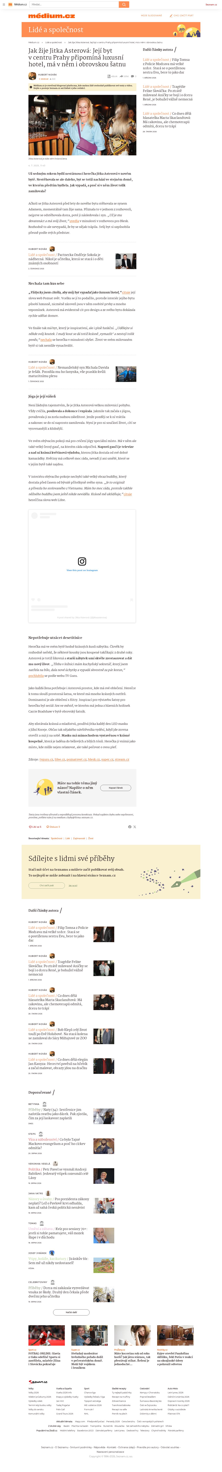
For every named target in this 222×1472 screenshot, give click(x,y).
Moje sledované (151, 15)
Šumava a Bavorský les (151, 1401)
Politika (34, 1169)
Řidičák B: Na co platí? (178, 1405)
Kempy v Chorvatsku (150, 1392)
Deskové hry (132, 1430)
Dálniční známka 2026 (178, 1397)
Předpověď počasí (95, 1421)
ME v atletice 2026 (93, 1405)
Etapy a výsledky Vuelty (67, 1397)
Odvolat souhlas (170, 1447)
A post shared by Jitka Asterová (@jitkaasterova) (82, 617)
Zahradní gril (157, 1426)
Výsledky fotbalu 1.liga (94, 1397)
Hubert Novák (47, 74)
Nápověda (99, 1447)
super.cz (107, 759)
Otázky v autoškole (177, 1409)
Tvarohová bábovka (121, 1405)
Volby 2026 (33, 1392)
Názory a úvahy (40, 1199)
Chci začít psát (184, 15)
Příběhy (34, 1110)
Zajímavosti (79, 838)
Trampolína (95, 1426)
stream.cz (122, 759)
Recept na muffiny (121, 1397)
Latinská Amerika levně (151, 1409)
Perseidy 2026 (113, 1421)
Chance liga (90, 1392)
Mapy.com (80, 1421)
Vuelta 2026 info (64, 1392)
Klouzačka (119, 1426)
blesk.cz (94, 759)
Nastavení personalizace (110, 1451)
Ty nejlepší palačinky (121, 1392)
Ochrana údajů (126, 1447)
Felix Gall (60, 1409)
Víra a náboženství (42, 1139)
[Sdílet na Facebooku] (129, 826)
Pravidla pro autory (148, 1447)
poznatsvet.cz (76, 759)
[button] (82, 125)
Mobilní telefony (67, 1430)
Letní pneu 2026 (175, 1392)
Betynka (33, 1104)
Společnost (56, 838)
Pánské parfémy (176, 1430)
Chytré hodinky (158, 1430)
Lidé (67, 838)
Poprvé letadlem (148, 1397)
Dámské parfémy (104, 1430)
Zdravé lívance (119, 1401)
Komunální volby (36, 1413)
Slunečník (108, 1426)
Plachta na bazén (80, 1426)
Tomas (32, 1223)
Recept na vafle (119, 1409)
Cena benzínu (128, 1421)
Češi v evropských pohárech (150, 1421)
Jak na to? (73, 885)
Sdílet (126, 76)
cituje (126, 292)
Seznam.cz (211, 4)
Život (90, 838)
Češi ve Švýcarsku (148, 1405)
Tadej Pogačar (63, 1405)
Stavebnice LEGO (85, 1430)
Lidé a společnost (41, 255)
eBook (114, 76)
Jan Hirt (60, 1401)
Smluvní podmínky (81, 1447)
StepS (32, 1134)
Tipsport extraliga (92, 1401)
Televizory (144, 1430)
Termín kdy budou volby (39, 1405)
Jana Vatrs (35, 1193)
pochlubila (36, 676)
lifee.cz (60, 759)
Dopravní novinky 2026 (178, 1401)
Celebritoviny (37, 1282)
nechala (46, 340)
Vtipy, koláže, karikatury (47, 1259)
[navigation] (4, 4)
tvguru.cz (46, 759)
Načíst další (71, 1312)
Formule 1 (89, 1409)
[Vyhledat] (124, 4)
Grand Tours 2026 (64, 1413)
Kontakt (111, 1447)
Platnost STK (174, 1413)
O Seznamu (61, 1447)
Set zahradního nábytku (137, 1426)
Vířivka (168, 1426)
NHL (86, 1413)
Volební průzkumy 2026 (39, 1397)
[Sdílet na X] (134, 826)
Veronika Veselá (39, 1164)
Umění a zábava (40, 1229)
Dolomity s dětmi (148, 1413)
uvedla (74, 221)
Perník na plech (119, 1413)
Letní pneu (119, 1430)
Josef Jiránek (37, 1253)
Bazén (67, 1426)
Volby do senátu (36, 1409)
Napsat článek (116, 788)
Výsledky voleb (35, 1401)
